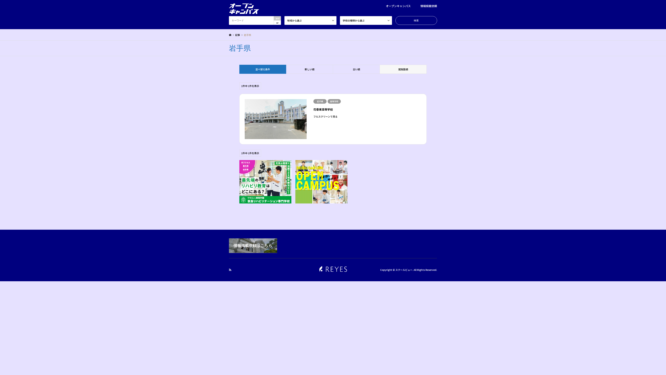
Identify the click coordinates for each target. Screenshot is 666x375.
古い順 (356, 69)
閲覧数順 (403, 69)
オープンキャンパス (398, 6)
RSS (230, 269)
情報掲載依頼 (428, 6)
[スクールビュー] (244, 6)
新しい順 (309, 69)
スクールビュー (403, 270)
